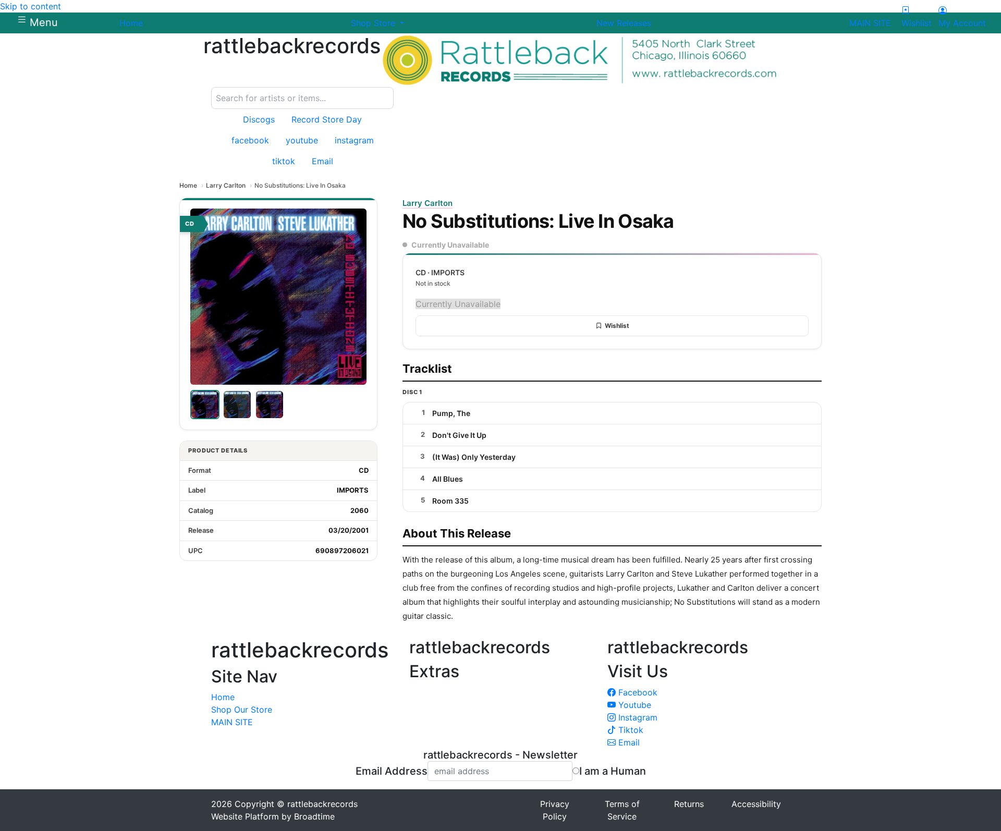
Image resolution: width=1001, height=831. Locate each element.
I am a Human (612, 771)
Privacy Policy (554, 810)
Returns (689, 804)
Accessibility (756, 804)
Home (188, 185)
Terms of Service (622, 810)
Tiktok (629, 730)
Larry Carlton (226, 185)
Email (628, 742)
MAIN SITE (232, 722)
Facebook (636, 692)
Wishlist (617, 325)
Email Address (392, 771)
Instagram (636, 717)
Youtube (633, 705)
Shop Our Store (241, 709)
